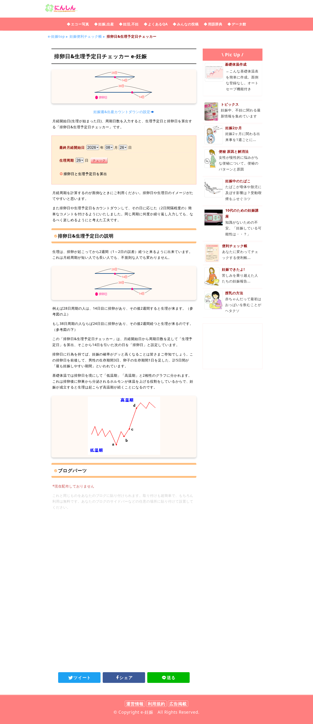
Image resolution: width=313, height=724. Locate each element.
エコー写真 (80, 24)
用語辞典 (215, 24)
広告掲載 (178, 704)
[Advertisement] (123, 543)
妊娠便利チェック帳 (86, 36)
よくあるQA (158, 24)
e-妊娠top (56, 36)
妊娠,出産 (106, 24)
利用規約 (156, 704)
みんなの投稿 (188, 24)
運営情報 (135, 704)
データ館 (239, 24)
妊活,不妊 (131, 24)
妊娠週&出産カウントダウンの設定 (121, 111)
